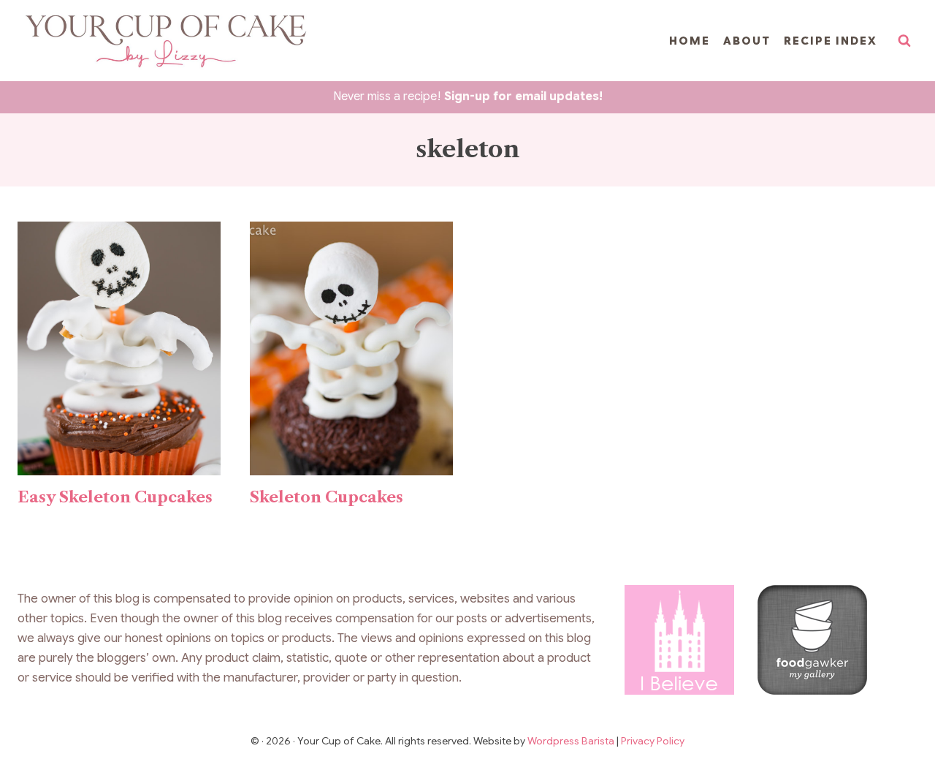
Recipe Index (830, 41)
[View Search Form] (904, 41)
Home (689, 41)
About (747, 41)
